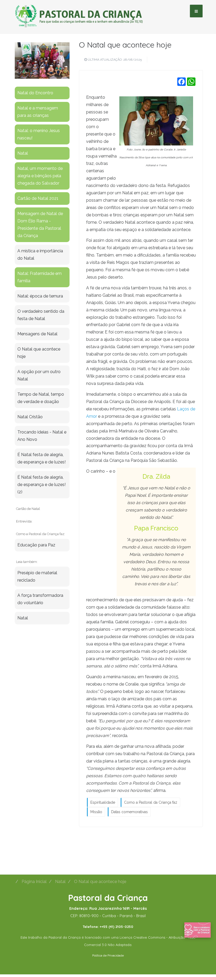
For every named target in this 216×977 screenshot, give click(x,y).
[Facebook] (181, 81)
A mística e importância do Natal (40, 254)
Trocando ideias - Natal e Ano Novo (41, 436)
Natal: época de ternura (40, 296)
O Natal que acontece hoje (125, 44)
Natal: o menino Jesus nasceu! (38, 134)
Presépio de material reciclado (37, 576)
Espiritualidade (102, 802)
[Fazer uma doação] (197, 930)
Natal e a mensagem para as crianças (37, 112)
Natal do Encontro (35, 92)
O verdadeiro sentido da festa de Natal (40, 315)
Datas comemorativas (129, 812)
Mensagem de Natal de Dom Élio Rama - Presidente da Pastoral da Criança (40, 224)
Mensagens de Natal (37, 333)
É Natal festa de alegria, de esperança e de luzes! (41, 458)
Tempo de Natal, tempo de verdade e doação (40, 398)
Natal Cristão (30, 416)
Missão (96, 812)
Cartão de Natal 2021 (37, 198)
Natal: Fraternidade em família (39, 277)
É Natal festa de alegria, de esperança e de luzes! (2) (41, 484)
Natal (22, 153)
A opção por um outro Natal (39, 375)
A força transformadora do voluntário (40, 599)
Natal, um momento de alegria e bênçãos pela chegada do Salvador (40, 176)
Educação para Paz (36, 544)
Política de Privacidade (108, 955)
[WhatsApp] (191, 81)
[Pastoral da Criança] (79, 10)
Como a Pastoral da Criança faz (150, 802)
